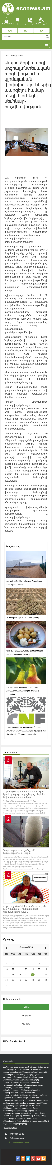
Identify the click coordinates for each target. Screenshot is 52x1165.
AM (10, 30)
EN (41, 30)
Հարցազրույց (10, 752)
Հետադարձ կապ (10, 1128)
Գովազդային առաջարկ (19, 1142)
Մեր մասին (7, 1061)
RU (25, 30)
